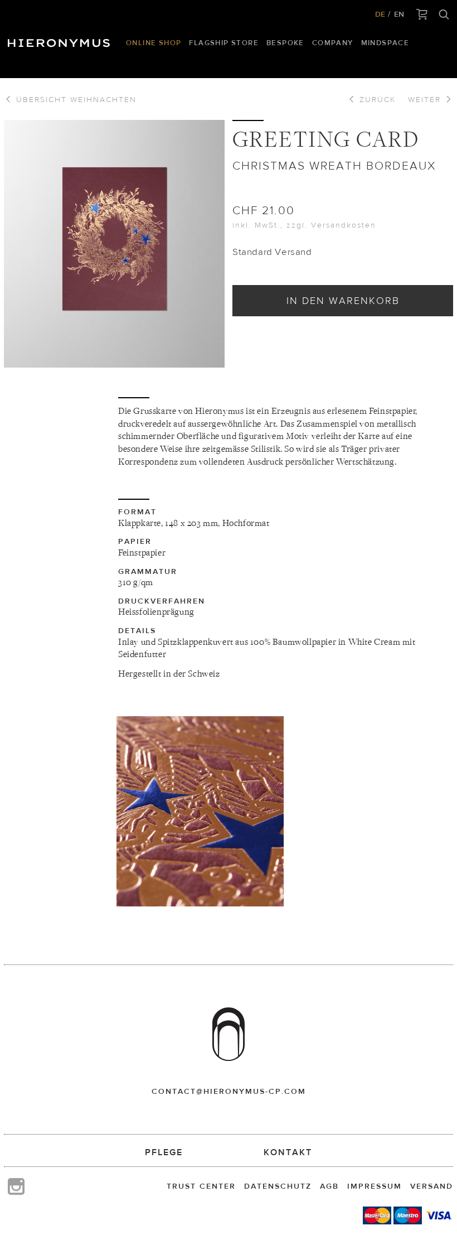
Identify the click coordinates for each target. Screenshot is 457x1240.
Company (332, 42)
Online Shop (153, 42)
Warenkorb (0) (422, 15)
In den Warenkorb (343, 300)
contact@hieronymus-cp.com (229, 1091)
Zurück (376, 99)
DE (380, 13)
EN (399, 13)
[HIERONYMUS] (61, 40)
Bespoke (285, 42)
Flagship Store (224, 42)
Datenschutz (278, 1185)
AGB (329, 1185)
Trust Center (201, 1185)
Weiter (426, 99)
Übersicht (75, 99)
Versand (431, 1185)
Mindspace (385, 42)
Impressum (374, 1185)
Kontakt (288, 1152)
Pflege (164, 1152)
